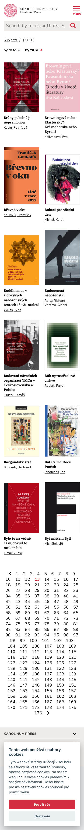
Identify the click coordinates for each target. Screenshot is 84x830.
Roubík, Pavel (54, 385)
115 (72, 652)
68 (27, 618)
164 (11, 702)
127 (72, 663)
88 (66, 629)
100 (33, 640)
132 (60, 668)
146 (11, 685)
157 (72, 691)
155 (48, 691)
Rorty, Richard (55, 300)
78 (46, 624)
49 (75, 601)
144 (60, 679)
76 (27, 624)
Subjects (11, 40)
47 (56, 601)
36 (27, 596)
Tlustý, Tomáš (14, 395)
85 (37, 629)
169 (72, 702)
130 (36, 668)
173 (48, 707)
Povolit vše (42, 804)
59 (18, 613)
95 (56, 635)
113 (48, 652)
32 (66, 590)
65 (75, 613)
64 (66, 613)
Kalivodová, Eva (56, 137)
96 (66, 635)
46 (46, 601)
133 (72, 668)
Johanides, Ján (55, 472)
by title (31, 50)
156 (60, 691)
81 (75, 624)
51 (18, 607)
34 (8, 596)
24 (66, 585)
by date (10, 50)
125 (48, 663)
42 (8, 601)
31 (56, 590)
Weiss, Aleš (12, 310)
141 (24, 679)
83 (18, 629)
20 (27, 585)
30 (46, 590)
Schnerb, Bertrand (17, 467)
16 (66, 579)
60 (27, 613)
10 (8, 579)
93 (37, 635)
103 (70, 640)
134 (11, 674)
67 (18, 618)
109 (72, 646)
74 (8, 624)
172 (36, 707)
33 (75, 590)
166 (36, 702)
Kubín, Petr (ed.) (15, 127)
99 (22, 640)
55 (56, 607)
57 (75, 607)
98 (12, 640)
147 (24, 685)
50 (8, 607)
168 (60, 702)
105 (24, 646)
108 (60, 646)
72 (66, 618)
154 (36, 691)
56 (66, 607)
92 (27, 635)
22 (46, 585)
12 (27, 579)
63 (56, 613)
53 (37, 607)
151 (72, 685)
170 (11, 707)
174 (60, 707)
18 (8, 585)
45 (37, 601)
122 (11, 663)
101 (45, 640)
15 (56, 579)
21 (37, 585)
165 (24, 702)
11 (18, 579)
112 (36, 652)
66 (8, 618)
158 (11, 696)
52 (27, 607)
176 (38, 713)
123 (24, 663)
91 (18, 635)
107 (48, 646)
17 (75, 579)
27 (18, 590)
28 (27, 590)
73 (75, 618)
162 (60, 696)
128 (11, 668)
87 (56, 629)
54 (46, 607)
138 (60, 674)
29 (37, 590)
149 (48, 685)
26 (8, 590)
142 (36, 679)
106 (36, 646)
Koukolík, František (17, 215)
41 (75, 596)
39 (56, 596)
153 (24, 691)
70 (46, 618)
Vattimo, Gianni (56, 305)
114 (60, 652)
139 (72, 674)
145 (72, 679)
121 (72, 657)
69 (37, 618)
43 (18, 601)
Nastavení (42, 816)
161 (48, 696)
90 (8, 635)
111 (24, 652)
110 (11, 652)
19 (18, 585)
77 (37, 624)
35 (18, 596)
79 (56, 624)
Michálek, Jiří (54, 543)
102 (58, 640)
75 (18, 624)
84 (27, 629)
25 (75, 585)
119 (48, 657)
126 (60, 663)
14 (46, 579)
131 (48, 668)
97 (75, 635)
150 (60, 685)
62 (46, 613)
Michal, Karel (54, 219)
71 (56, 618)
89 (75, 629)
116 (11, 657)
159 (24, 696)
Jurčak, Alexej (14, 553)
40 (66, 596)
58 (8, 613)
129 (24, 668)
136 (36, 674)
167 (48, 702)
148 (36, 685)
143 (48, 679)
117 (24, 657)
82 (8, 629)
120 (60, 657)
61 (37, 613)
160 (36, 696)
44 (27, 601)
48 (66, 601)
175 (72, 707)
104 (11, 646)
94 (46, 635)
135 (24, 674)
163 (72, 696)
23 (56, 585)
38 (46, 596)
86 (46, 629)
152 (11, 691)
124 (36, 663)
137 (48, 674)
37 (37, 596)
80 (66, 624)
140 (11, 679)
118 (36, 657)
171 (24, 707)
